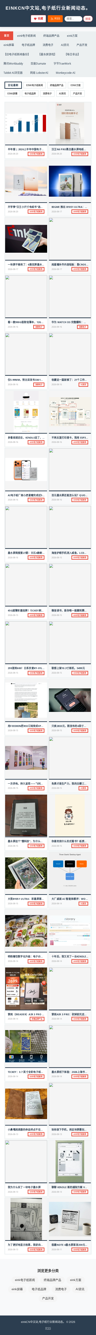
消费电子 (48, 45)
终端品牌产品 (51, 36)
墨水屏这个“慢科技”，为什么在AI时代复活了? (34, 841)
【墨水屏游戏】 (47, 54)
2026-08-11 (57, 1249)
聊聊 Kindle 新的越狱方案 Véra (71, 1187)
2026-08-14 (57, 903)
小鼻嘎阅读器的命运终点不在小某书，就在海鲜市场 (37, 1129)
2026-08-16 (13, 326)
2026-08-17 (57, 211)
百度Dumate (38, 63)
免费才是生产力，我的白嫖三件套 (71, 783)
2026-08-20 (13, 153)
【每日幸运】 (72, 54)
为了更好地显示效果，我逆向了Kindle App (33, 1244)
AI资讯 (65, 45)
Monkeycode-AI (65, 73)
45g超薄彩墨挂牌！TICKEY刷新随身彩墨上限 (33, 610)
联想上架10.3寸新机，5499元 (68, 668)
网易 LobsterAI (39, 73)
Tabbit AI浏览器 (13, 73)
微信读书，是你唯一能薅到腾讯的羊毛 (73, 610)
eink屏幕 (9, 45)
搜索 (88, 19)
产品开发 (82, 45)
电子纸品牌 (28, 45)
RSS (57, 18)
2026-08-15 (57, 557)
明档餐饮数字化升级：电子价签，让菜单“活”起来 (35, 956)
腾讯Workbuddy (13, 63)
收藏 (40, 18)
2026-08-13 (13, 1134)
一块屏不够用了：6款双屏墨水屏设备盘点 (31, 264)
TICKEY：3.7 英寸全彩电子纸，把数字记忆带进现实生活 (39, 1072)
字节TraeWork (62, 63)
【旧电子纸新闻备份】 (17, 54)
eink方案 (72, 36)
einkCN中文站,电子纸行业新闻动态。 (48, 8)
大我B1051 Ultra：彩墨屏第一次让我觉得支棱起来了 (38, 898)
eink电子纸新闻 (26, 36)
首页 (6, 35)
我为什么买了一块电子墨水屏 (24, 1187)
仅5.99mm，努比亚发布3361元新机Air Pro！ (34, 379)
